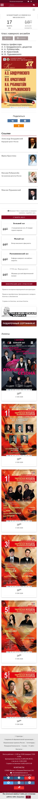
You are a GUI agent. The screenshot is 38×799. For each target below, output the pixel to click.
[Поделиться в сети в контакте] (13, 120)
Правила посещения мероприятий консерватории (18, 289)
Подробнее (20, 797)
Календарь (22, 38)
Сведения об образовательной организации (18, 739)
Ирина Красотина (8, 156)
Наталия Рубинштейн (10, 173)
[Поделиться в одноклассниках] (19, 125)
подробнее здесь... (31, 213)
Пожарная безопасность (12, 746)
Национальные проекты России (14, 743)
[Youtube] (29, 778)
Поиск (9, 38)
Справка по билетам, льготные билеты (15, 301)
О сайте (31, 746)
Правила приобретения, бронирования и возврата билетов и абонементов (18, 295)
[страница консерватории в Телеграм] (8, 778)
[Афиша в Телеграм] (19, 787)
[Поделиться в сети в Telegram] (25, 120)
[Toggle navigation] (33, 9)
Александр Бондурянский (12, 139)
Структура (19, 736)
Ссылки (24, 746)
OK (28, 796)
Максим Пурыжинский (11, 190)
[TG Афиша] (19, 778)
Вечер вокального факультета (21, 243)
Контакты (19, 749)
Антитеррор (30, 743)
